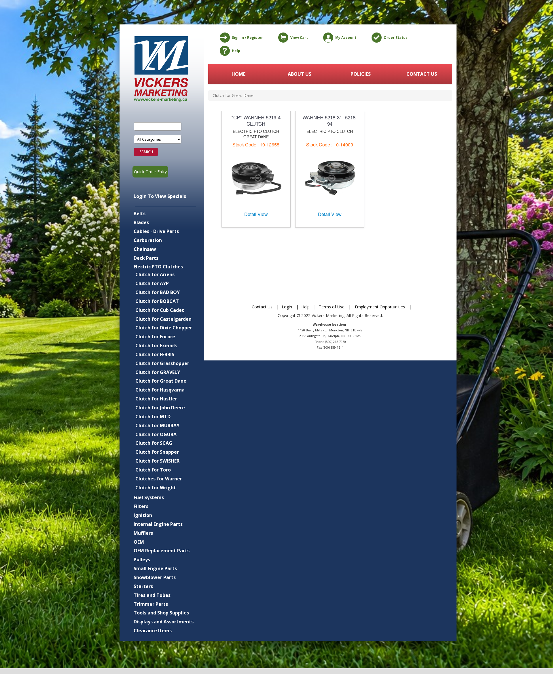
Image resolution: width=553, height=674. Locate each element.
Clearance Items (153, 630)
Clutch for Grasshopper (162, 363)
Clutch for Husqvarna (160, 390)
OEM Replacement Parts (162, 550)
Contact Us (262, 307)
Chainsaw (145, 249)
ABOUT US (299, 74)
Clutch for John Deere (160, 407)
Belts (139, 213)
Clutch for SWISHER (157, 461)
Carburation (148, 240)
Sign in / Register (247, 37)
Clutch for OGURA (156, 434)
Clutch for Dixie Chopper (163, 327)
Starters (143, 586)
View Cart (299, 37)
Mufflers (143, 533)
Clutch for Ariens (155, 274)
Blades (141, 222)
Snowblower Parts (155, 577)
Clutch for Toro (153, 470)
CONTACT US (421, 74)
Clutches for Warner (158, 479)
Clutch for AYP (152, 283)
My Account (345, 37)
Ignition (143, 515)
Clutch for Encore (155, 336)
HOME (238, 74)
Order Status (396, 37)
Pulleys (142, 559)
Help (236, 50)
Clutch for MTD (153, 416)
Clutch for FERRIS (154, 354)
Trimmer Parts (151, 604)
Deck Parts (146, 258)
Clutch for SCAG (153, 443)
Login (287, 307)
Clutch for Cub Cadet (159, 310)
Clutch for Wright (155, 487)
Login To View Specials (160, 196)
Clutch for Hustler (156, 399)
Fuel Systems (149, 497)
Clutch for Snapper (157, 452)
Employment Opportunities (380, 307)
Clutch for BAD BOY (157, 292)
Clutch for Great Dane (160, 381)
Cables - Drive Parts (156, 231)
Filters (141, 506)
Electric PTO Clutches (158, 267)
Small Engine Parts (155, 568)
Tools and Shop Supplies (161, 613)
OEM (139, 542)
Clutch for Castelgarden (163, 319)
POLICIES (361, 74)
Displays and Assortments (164, 621)
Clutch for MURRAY (157, 425)
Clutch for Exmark (156, 345)
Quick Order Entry (150, 171)
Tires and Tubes (152, 595)
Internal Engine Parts (158, 524)
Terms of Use (331, 307)
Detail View (256, 214)
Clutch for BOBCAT (157, 301)
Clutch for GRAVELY (157, 372)
